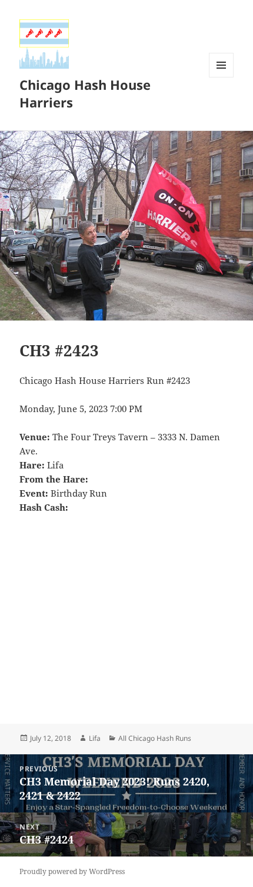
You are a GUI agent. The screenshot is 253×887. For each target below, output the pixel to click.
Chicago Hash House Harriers (85, 93)
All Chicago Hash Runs (154, 738)
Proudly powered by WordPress (72, 871)
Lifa (95, 738)
